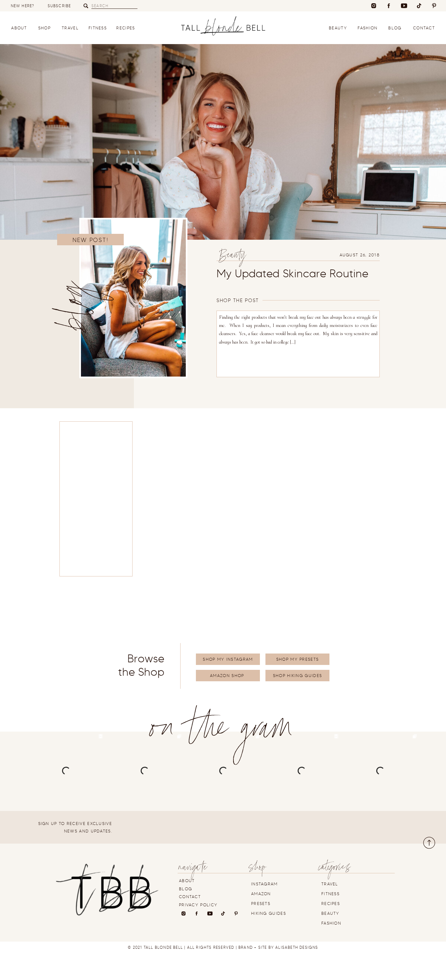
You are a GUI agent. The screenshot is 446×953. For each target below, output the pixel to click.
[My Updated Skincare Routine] (133, 298)
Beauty (232, 256)
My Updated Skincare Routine (292, 273)
